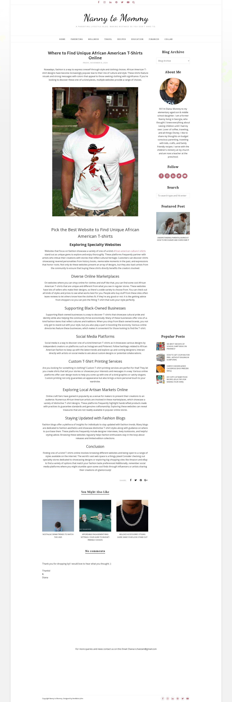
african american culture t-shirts (129, 251)
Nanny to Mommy (116, 18)
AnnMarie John (78, 698)
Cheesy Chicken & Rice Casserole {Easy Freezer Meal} (178, 368)
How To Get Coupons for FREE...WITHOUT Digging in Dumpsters (178, 357)
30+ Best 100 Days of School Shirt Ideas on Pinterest (177, 346)
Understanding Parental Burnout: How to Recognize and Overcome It (173, 238)
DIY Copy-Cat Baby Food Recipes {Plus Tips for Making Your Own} (177, 379)
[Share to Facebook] (130, 480)
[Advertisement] (173, 288)
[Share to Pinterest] (141, 480)
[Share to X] (136, 480)
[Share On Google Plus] (146, 480)
